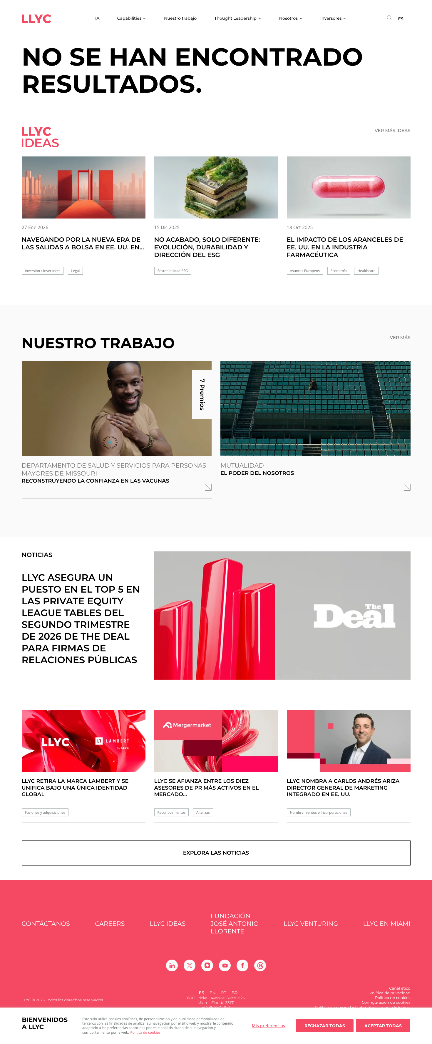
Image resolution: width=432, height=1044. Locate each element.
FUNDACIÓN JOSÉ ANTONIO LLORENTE (235, 924)
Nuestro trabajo (180, 18)
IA (97, 18)
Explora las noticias (216, 853)
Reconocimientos (172, 812)
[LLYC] (36, 18)
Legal (75, 270)
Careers (110, 924)
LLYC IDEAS (168, 924)
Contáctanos (46, 924)
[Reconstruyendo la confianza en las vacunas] (117, 408)
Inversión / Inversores (43, 270)
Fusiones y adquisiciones (45, 812)
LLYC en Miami (387, 924)
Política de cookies (145, 1032)
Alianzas (203, 812)
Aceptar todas (383, 1025)
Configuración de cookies (386, 1002)
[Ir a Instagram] (207, 965)
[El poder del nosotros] (315, 408)
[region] (216, 1026)
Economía (339, 270)
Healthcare (366, 270)
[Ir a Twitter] (189, 965)
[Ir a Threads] (260, 965)
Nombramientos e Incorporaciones (318, 812)
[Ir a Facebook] (242, 965)
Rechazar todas (324, 1025)
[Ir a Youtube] (225, 965)
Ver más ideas (393, 130)
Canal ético (399, 988)
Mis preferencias (268, 1025)
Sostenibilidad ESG (173, 270)
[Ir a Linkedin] (172, 965)
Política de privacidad (390, 993)
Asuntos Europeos (305, 270)
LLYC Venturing (311, 924)
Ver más (400, 337)
